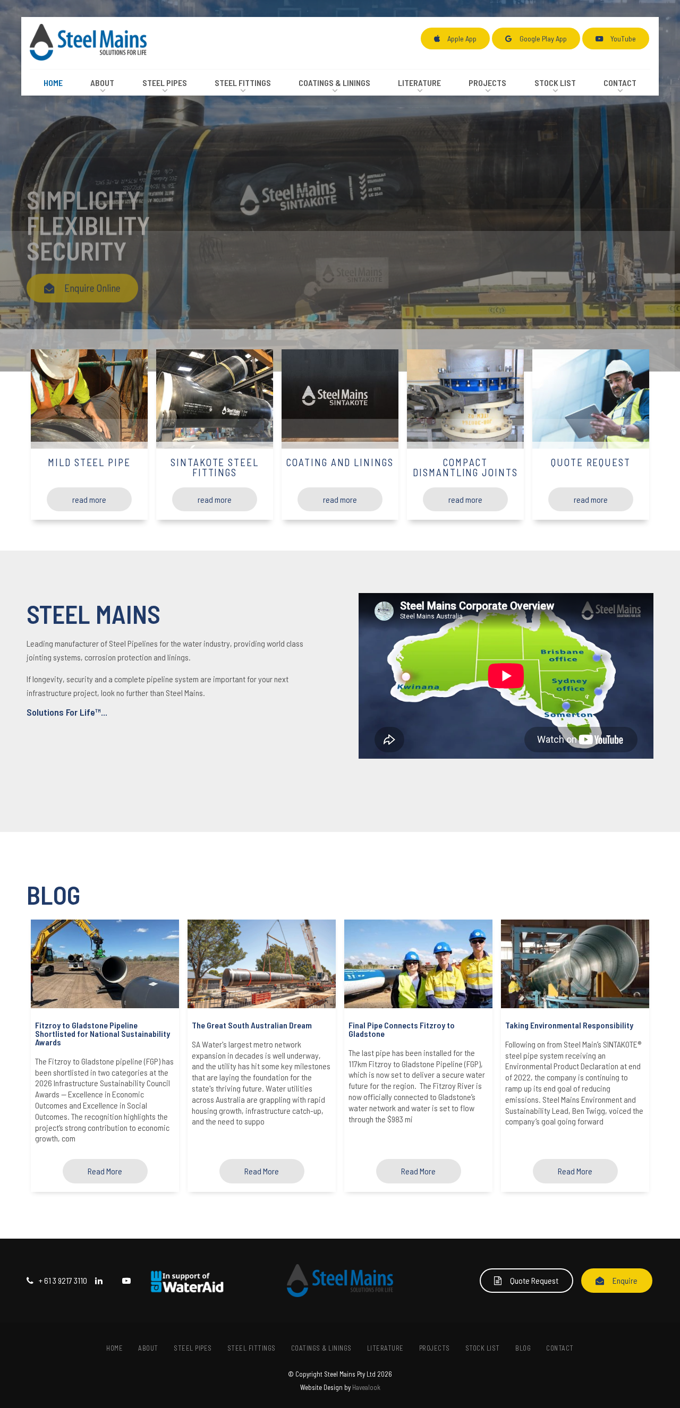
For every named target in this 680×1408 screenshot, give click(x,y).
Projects (487, 83)
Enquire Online (92, 285)
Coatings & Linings (334, 83)
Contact (620, 83)
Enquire (625, 1280)
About (102, 83)
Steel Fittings (243, 83)
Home (53, 83)
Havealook (366, 1387)
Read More (105, 1171)
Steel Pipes (164, 83)
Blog (523, 1348)
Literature (419, 83)
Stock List (555, 83)
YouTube (623, 38)
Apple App (462, 38)
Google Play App (543, 38)
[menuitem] (115, 1348)
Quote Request (534, 1280)
